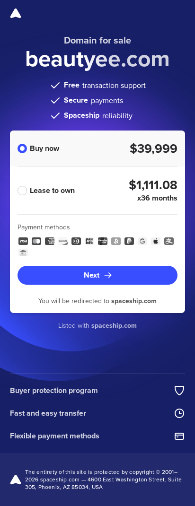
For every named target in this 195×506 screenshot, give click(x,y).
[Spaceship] (15, 13)
